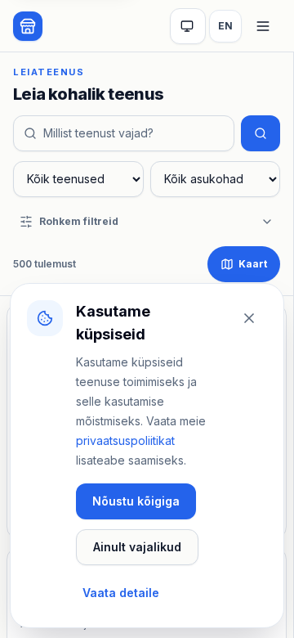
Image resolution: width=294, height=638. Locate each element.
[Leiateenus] (27, 26)
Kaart (252, 264)
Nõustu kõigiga (136, 501)
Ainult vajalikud (137, 547)
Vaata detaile (120, 593)
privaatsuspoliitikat (125, 440)
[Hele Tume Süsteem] (188, 26)
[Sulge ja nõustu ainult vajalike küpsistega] (249, 318)
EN (225, 26)
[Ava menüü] (263, 26)
